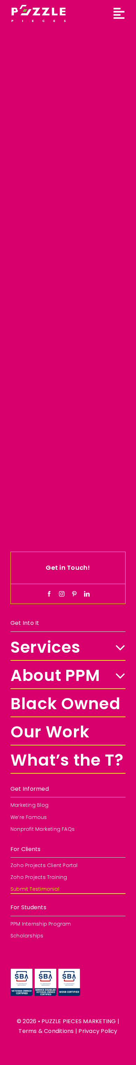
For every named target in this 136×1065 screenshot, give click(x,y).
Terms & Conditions (46, 1031)
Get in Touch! (68, 567)
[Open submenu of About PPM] (116, 676)
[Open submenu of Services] (116, 647)
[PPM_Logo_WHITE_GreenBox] (39, 7)
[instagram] (62, 594)
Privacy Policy (97, 1031)
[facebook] (49, 594)
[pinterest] (74, 594)
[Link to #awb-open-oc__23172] (118, 13)
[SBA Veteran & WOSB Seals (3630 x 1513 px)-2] (45, 970)
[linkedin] (87, 594)
